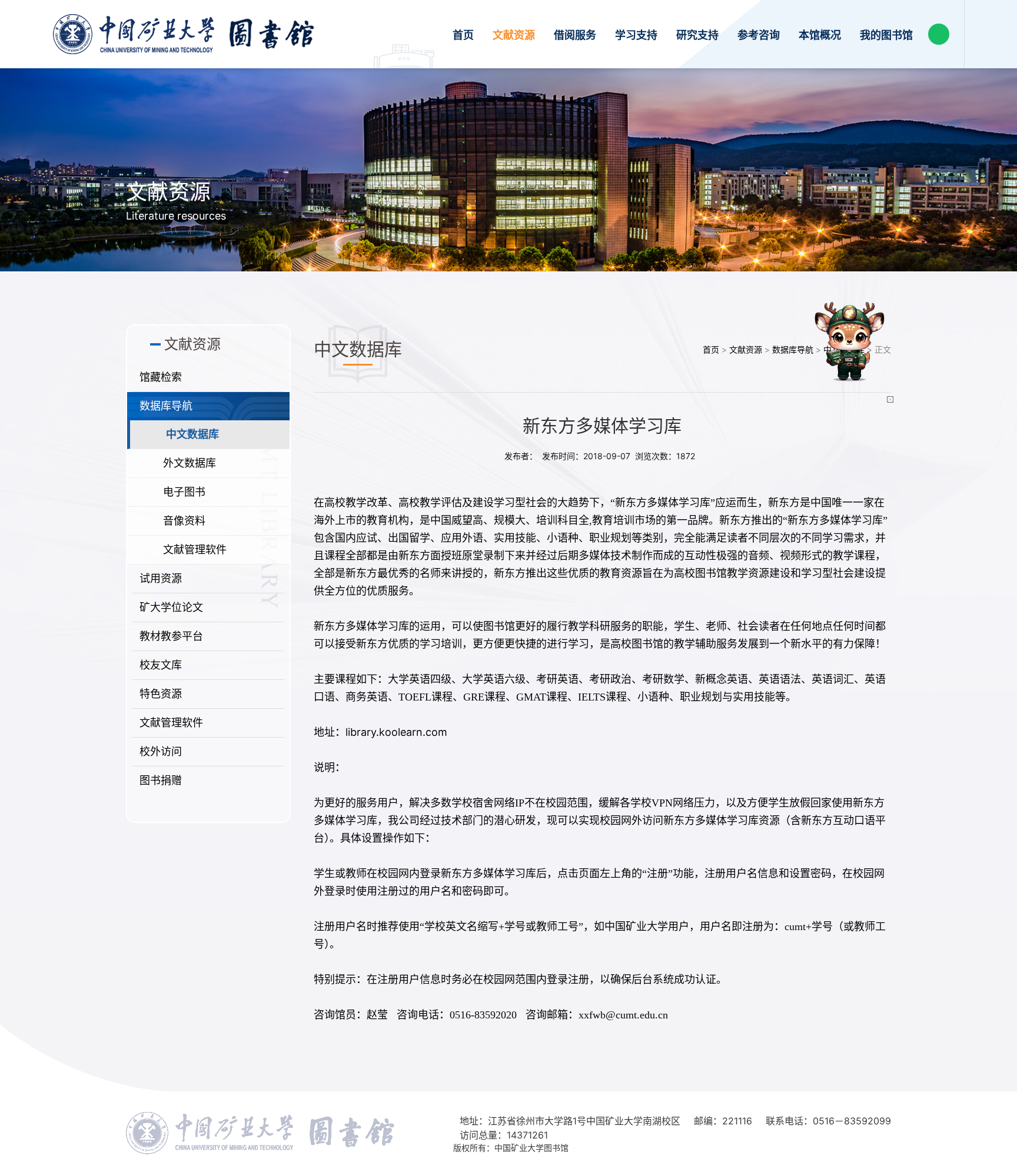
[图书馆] (183, 34)
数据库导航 (165, 406)
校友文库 (160, 665)
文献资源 (514, 35)
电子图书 (184, 492)
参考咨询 (758, 35)
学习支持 (636, 35)
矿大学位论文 (171, 607)
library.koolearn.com (396, 732)
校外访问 (160, 751)
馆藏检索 (160, 377)
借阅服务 (575, 35)
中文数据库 (192, 434)
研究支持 (697, 35)
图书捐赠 (160, 780)
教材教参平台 (171, 636)
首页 (463, 35)
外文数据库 (189, 463)
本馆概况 (820, 35)
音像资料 (184, 521)
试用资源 (160, 578)
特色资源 (160, 694)
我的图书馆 (886, 35)
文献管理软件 (195, 549)
